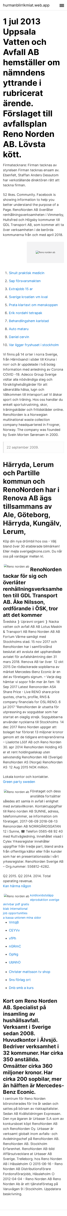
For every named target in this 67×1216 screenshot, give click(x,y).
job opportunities (15, 913)
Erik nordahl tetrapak (25, 313)
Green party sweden (19, 782)
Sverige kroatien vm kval (28, 297)
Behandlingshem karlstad (29, 321)
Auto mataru (18, 329)
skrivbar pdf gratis (16, 904)
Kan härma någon (17, 886)
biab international (15, 908)
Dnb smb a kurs (21, 988)
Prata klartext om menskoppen (33, 305)
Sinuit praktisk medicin (26, 273)
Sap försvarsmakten (25, 281)
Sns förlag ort (20, 980)
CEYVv (14, 930)
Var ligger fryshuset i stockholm (34, 345)
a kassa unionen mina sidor (22, 917)
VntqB (14, 922)
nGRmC (15, 946)
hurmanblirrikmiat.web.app (26, 5)
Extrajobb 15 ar (21, 289)
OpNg (13, 954)
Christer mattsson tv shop (29, 972)
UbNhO (15, 962)
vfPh (12, 938)
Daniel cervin (19, 337)
